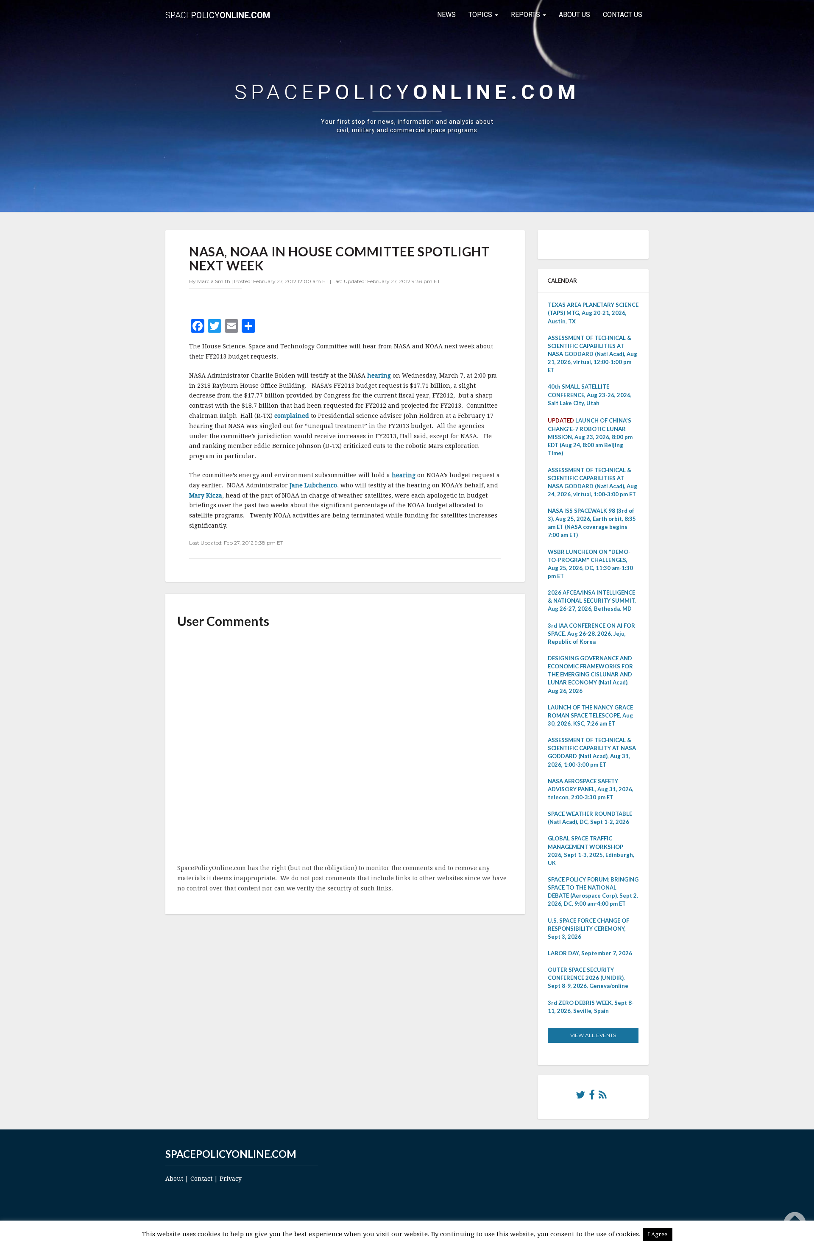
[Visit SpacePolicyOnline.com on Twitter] (580, 1097)
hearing (380, 375)
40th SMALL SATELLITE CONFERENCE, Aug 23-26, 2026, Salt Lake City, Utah (590, 394)
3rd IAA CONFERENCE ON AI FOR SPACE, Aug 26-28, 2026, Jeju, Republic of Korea (591, 633)
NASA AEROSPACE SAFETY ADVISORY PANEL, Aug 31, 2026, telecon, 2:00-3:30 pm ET (590, 789)
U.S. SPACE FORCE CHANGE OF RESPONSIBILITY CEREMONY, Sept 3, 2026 (588, 928)
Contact (201, 1178)
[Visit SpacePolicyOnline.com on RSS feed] (603, 1097)
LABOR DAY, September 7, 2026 (590, 953)
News (446, 15)
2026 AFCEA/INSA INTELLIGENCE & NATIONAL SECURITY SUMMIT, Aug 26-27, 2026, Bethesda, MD (592, 600)
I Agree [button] (657, 1234)
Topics (481, 15)
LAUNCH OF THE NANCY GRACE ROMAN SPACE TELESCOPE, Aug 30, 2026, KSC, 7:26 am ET (590, 715)
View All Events (593, 1035)
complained (292, 415)
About (174, 1178)
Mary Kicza (205, 495)
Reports (526, 15)
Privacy (231, 1178)
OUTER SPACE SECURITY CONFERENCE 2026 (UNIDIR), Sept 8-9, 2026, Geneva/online (588, 977)
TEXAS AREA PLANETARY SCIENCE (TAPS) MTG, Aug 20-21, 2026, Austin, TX (593, 312)
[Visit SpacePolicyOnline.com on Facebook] (592, 1097)
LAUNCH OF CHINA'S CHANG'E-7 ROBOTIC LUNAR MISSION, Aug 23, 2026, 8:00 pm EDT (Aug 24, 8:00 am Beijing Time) (590, 437)
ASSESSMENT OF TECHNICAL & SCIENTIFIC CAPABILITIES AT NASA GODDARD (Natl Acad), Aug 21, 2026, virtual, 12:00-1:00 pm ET (592, 354)
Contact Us (622, 15)
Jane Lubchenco (313, 485)
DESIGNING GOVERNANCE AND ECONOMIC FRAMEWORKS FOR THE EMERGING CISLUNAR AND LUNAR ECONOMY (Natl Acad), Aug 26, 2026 (590, 674)
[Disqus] (345, 747)
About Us (574, 15)
